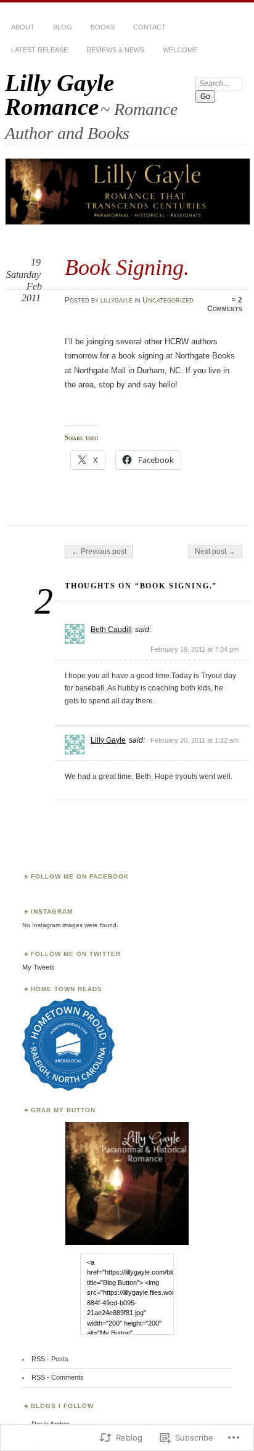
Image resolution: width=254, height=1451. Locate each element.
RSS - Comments (57, 1377)
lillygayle (116, 300)
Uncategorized (168, 300)
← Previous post (99, 551)
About (23, 27)
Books (103, 27)
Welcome (180, 49)
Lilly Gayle (108, 740)
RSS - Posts (49, 1358)
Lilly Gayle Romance (59, 94)
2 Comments (224, 304)
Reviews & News (115, 49)
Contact (149, 27)
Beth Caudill (111, 629)
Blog (62, 27)
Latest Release (39, 49)
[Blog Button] (127, 1242)
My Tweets (38, 967)
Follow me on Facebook (80, 876)
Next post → (215, 551)
